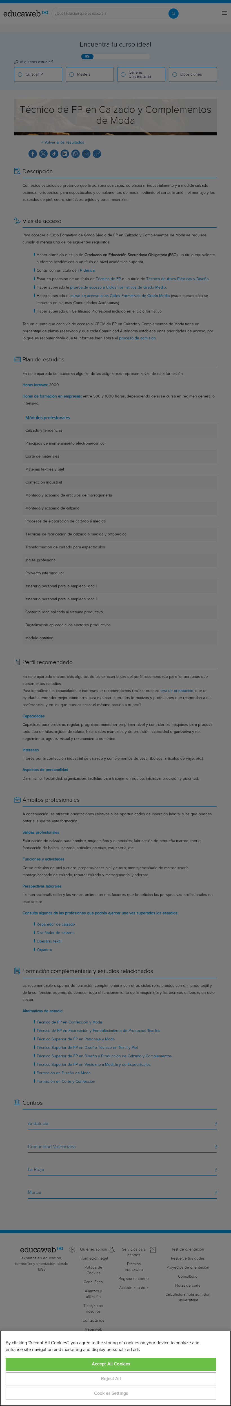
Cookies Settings (111, 1393)
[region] (115, 1368)
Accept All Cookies (111, 1364)
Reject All (111, 1378)
